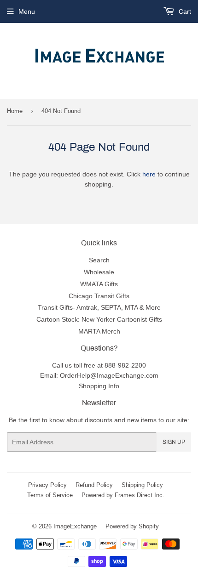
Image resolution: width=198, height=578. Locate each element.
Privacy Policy (47, 484)
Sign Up (174, 442)
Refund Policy (94, 484)
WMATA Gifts (99, 284)
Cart (184, 11)
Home (15, 110)
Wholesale (99, 272)
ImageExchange (75, 526)
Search (99, 260)
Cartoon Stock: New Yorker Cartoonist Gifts (99, 319)
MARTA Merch (99, 331)
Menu (26, 11)
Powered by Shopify (132, 526)
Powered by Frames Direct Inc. (123, 495)
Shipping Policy (142, 484)
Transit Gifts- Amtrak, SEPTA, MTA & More (99, 307)
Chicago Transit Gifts (99, 296)
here (149, 174)
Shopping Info (99, 386)
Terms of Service (50, 495)
